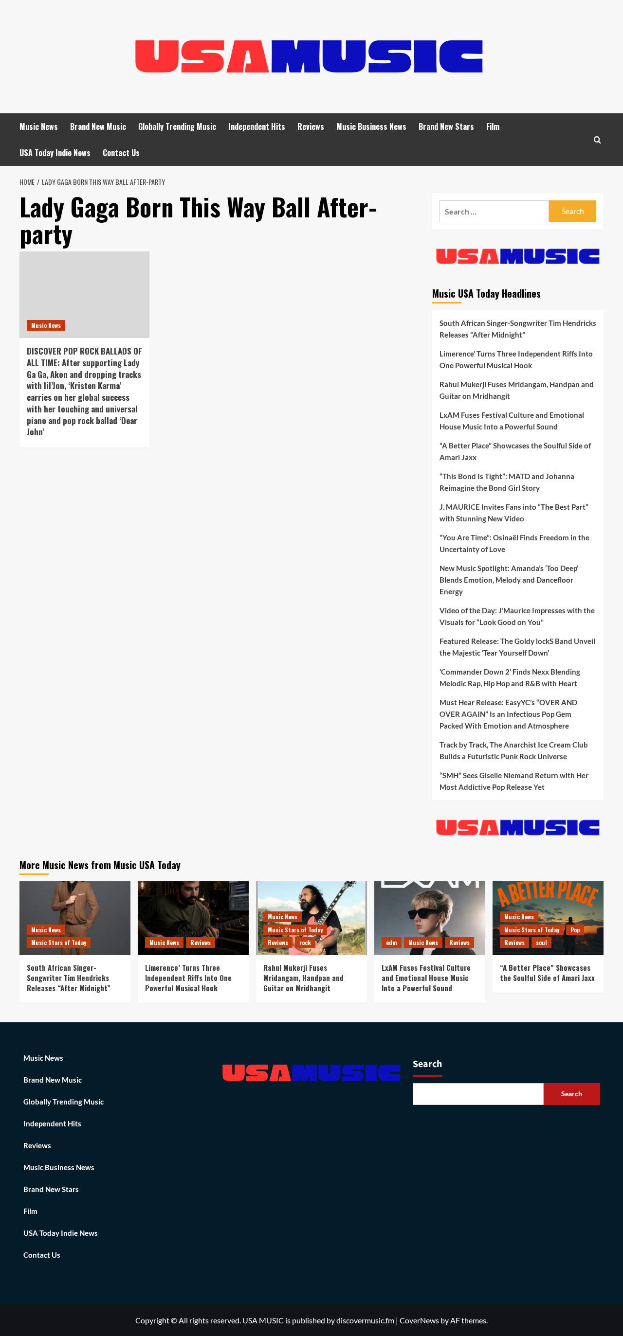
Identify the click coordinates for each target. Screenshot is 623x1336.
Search (427, 1064)
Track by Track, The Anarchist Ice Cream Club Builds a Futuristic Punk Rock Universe (514, 750)
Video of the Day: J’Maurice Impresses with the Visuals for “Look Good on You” (517, 616)
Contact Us (121, 153)
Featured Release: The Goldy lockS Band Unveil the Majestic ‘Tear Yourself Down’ (517, 647)
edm (391, 942)
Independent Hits (256, 126)
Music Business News (371, 126)
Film (492, 126)
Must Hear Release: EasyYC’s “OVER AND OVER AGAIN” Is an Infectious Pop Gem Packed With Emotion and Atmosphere (508, 714)
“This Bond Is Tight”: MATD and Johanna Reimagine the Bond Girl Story (507, 482)
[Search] (597, 139)
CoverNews (419, 1320)
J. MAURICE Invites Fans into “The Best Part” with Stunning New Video (514, 512)
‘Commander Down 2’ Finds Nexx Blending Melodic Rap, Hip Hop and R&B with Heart (510, 677)
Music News (38, 126)
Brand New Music (98, 126)
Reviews (310, 126)
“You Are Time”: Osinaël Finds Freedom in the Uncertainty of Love (514, 543)
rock (305, 942)
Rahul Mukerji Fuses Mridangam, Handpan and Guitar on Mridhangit (517, 390)
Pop (575, 930)
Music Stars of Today (58, 942)
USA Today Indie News (55, 153)
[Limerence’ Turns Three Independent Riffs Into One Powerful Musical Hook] (193, 918)
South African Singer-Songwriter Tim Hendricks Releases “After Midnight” (518, 329)
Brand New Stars (446, 126)
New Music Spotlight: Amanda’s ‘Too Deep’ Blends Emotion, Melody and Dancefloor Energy (509, 580)
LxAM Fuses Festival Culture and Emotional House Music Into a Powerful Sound (512, 420)
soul (541, 942)
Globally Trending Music (177, 126)
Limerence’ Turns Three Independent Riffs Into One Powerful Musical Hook (516, 359)
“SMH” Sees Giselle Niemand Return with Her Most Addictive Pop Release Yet (514, 781)
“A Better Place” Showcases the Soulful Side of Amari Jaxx (515, 451)
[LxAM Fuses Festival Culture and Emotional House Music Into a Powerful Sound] (429, 918)
